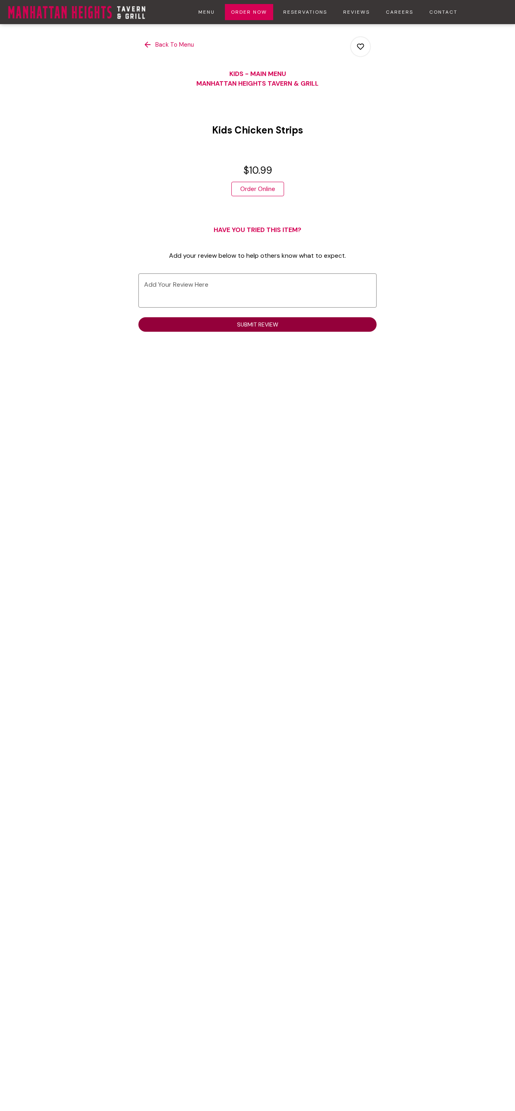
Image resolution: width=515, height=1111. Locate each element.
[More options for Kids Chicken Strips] (360, 46)
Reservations (305, 12)
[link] (257, 189)
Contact (443, 12)
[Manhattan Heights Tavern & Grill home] (76, 12)
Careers (399, 12)
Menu (206, 12)
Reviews (356, 12)
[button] (169, 44)
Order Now (249, 12)
